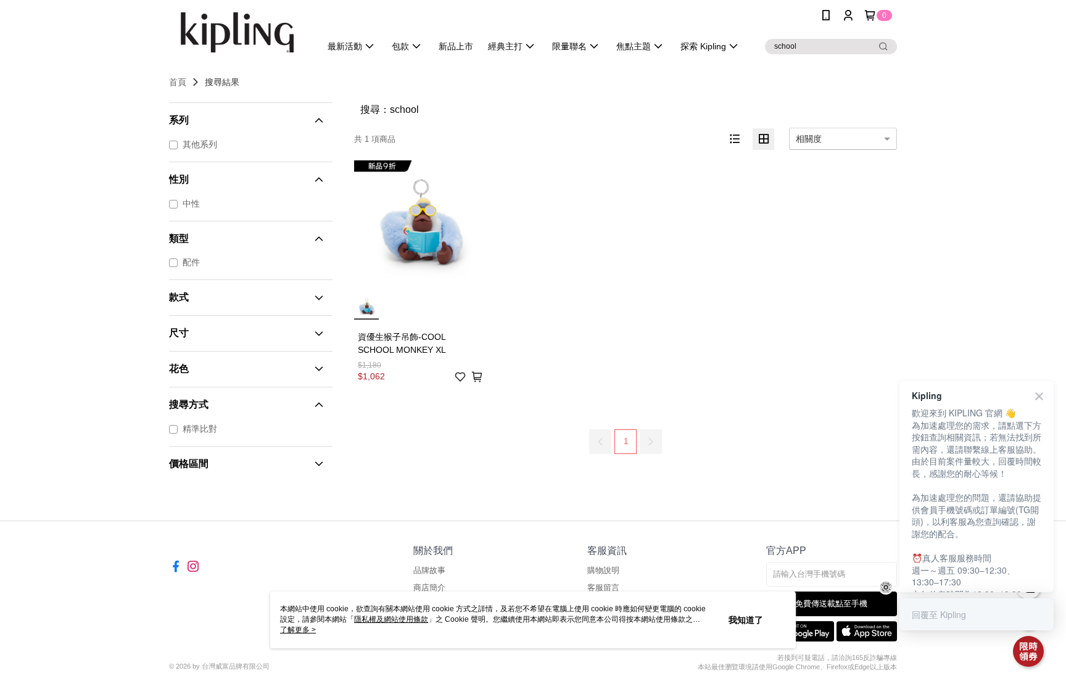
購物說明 (603, 570)
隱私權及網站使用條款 (391, 619)
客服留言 (603, 587)
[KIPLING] (237, 32)
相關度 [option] (809, 139)
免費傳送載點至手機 (831, 603)
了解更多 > (298, 629)
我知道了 (746, 620)
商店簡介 (429, 587)
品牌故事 (429, 570)
